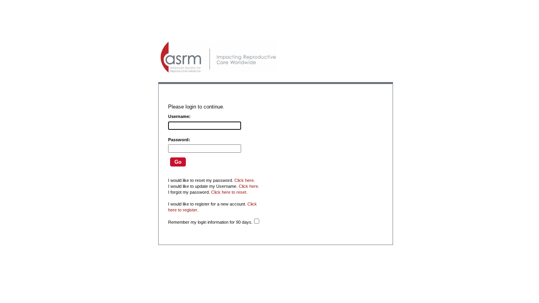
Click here (244, 180)
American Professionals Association (218, 57)
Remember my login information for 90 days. (210, 222)
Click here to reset (228, 192)
